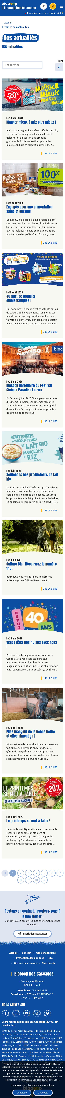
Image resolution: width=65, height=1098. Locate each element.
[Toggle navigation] (61, 7)
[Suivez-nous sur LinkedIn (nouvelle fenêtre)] (16, 1013)
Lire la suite (51, 153)
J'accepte (43, 1092)
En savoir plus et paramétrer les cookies (32, 1085)
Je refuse (22, 1092)
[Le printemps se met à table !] (32, 795)
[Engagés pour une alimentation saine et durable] (32, 181)
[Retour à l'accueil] (9, 4)
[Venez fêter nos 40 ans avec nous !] (32, 616)
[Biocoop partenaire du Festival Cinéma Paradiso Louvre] (32, 359)
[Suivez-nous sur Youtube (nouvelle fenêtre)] (26, 1013)
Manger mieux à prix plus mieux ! (31, 122)
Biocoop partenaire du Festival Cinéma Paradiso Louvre (29, 387)
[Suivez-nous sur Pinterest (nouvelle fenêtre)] (47, 1013)
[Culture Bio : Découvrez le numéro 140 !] (32, 538)
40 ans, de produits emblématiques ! (23, 298)
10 (36, 880)
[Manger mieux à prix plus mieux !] (32, 96)
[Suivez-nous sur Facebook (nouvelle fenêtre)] (5, 1013)
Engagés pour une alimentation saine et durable (29, 209)
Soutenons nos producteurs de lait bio (32, 477)
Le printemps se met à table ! (28, 821)
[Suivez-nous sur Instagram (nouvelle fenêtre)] (37, 1013)
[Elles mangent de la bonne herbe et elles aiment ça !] (32, 706)
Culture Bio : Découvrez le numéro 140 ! (31, 566)
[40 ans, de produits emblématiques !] (32, 270)
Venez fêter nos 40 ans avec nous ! (31, 644)
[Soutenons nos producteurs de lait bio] (32, 449)
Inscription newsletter (34, 933)
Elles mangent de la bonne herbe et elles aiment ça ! (30, 734)
